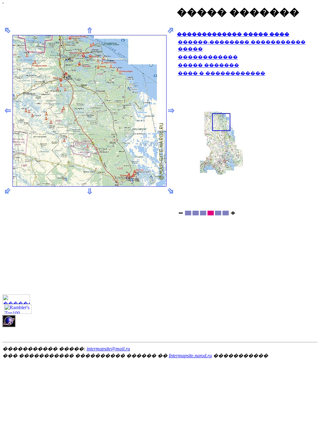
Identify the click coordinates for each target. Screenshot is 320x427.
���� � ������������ (221, 73)
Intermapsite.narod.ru (190, 355)
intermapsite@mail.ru (108, 348)
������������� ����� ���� (233, 34)
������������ (208, 57)
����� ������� (208, 65)
